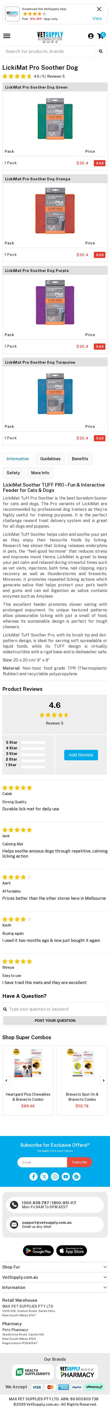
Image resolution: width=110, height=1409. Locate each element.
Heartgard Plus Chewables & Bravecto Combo (28, 1097)
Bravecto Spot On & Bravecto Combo (82, 1097)
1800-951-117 (64, 1203)
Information (18, 458)
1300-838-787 (35, 1203)
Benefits (80, 458)
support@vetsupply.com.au (47, 1223)
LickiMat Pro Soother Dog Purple (37, 271)
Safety (13, 472)
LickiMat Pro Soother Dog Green (36, 87)
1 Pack (11, 163)
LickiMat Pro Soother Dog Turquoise (40, 362)
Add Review (81, 754)
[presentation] (6, 1080)
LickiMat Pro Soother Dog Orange (38, 179)
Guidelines (50, 458)
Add (100, 163)
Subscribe (79, 1162)
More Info (40, 472)
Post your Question (55, 1021)
